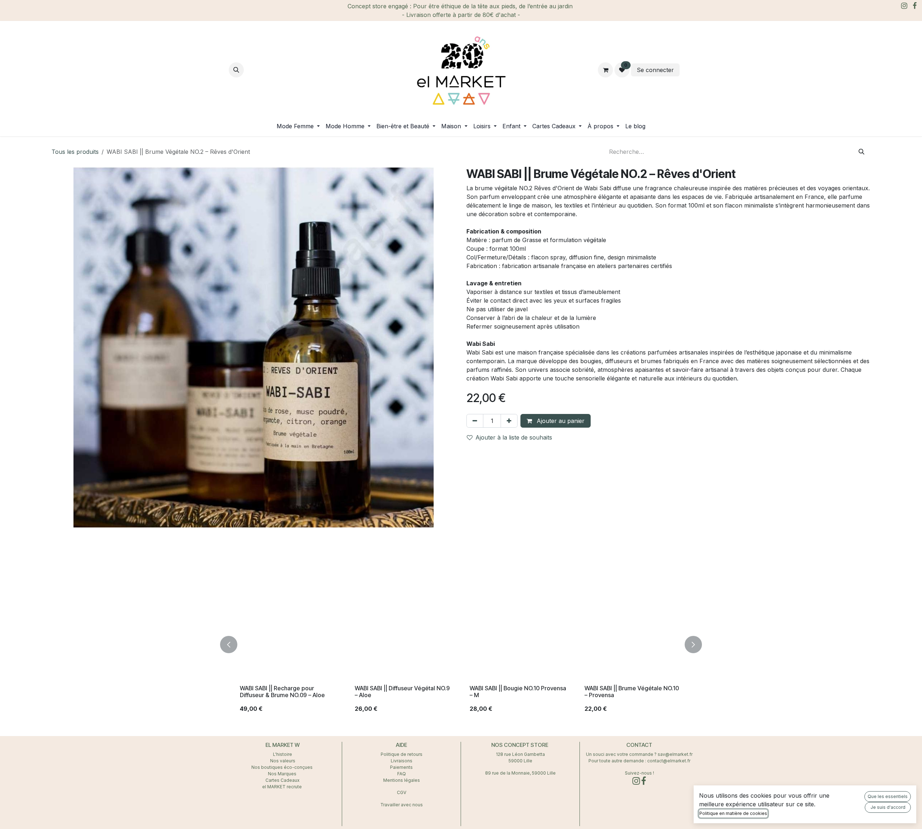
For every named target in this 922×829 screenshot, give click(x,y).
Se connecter (655, 69)
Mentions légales (401, 780)
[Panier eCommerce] (605, 69)
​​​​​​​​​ (687, 70)
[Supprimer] (474, 421)
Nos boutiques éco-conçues (282, 767)
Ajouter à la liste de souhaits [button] (513, 437)
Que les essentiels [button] (888, 796)
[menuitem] (298, 126)
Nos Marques (282, 773)
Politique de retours (401, 754)
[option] (449, 644)
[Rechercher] (861, 152)
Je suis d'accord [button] (887, 807)
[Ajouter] (509, 421)
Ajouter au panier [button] (560, 420)
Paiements (401, 767)
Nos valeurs (282, 760)
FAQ (401, 773)
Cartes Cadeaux (282, 780)
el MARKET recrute (282, 786)
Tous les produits (75, 151)
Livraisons (401, 760)
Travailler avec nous (401, 804)
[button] (236, 69)
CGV (401, 792)
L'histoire (282, 754)
